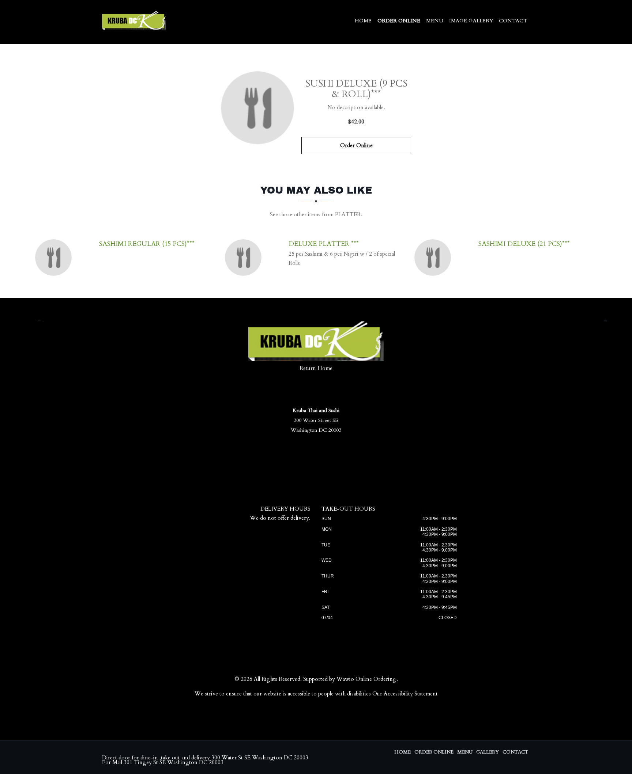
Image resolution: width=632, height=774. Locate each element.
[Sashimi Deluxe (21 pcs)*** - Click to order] (434, 257)
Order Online (398, 20)
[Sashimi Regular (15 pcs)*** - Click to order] (55, 257)
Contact (513, 20)
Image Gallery (471, 20)
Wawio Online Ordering (366, 679)
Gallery (487, 752)
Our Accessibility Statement (405, 693)
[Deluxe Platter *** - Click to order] (245, 257)
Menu (434, 20)
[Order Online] (257, 107)
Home (363, 20)
